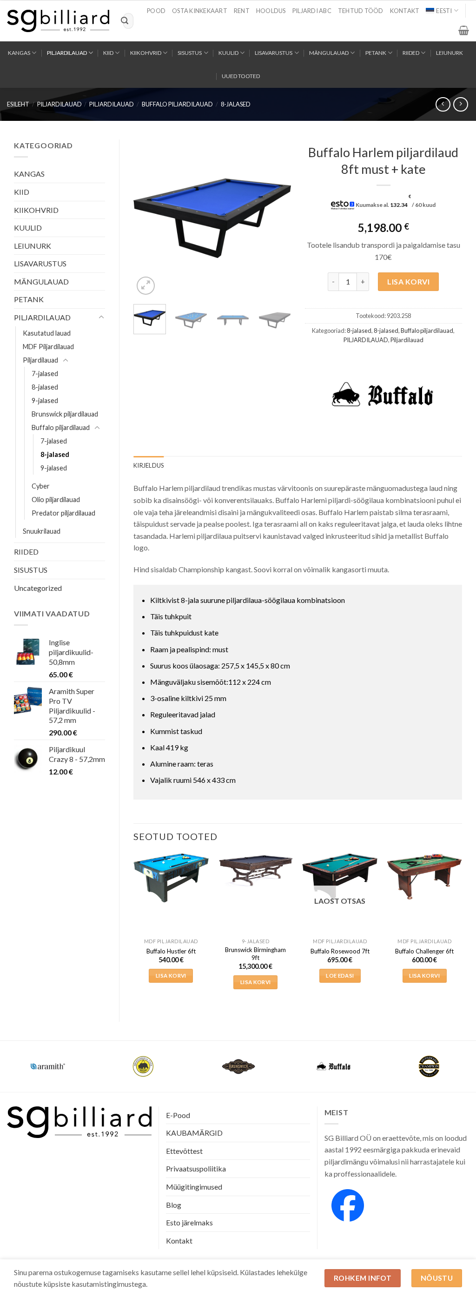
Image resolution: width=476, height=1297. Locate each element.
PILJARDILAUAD (67, 52)
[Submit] (124, 21)
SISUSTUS (190, 52)
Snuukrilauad (41, 531)
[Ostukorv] (463, 30)
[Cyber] (334, 1066)
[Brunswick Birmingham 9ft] (255, 870)
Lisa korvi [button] (171, 976)
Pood (156, 10)
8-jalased (236, 104)
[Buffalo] (383, 395)
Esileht (18, 104)
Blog (173, 1204)
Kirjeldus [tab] (148, 465)
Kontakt (405, 10)
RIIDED (411, 52)
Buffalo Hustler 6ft (171, 951)
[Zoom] (146, 286)
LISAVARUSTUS (273, 52)
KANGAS (19, 52)
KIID (108, 52)
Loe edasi (340, 976)
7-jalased (45, 373)
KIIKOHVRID (145, 52)
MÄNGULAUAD (329, 52)
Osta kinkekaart (199, 10)
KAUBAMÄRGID (194, 1132)
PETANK (375, 52)
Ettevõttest (184, 1150)
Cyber (41, 486)
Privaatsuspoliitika (196, 1168)
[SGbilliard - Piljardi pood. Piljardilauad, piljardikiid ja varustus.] (58, 21)
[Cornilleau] (143, 1066)
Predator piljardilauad (63, 513)
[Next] (276, 218)
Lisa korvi (408, 281)
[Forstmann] (429, 1066)
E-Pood (178, 1115)
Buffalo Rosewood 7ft (340, 951)
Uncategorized (38, 587)
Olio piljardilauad (56, 499)
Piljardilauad (111, 104)
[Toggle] (101, 317)
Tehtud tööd (360, 10)
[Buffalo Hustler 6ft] (171, 878)
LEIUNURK (449, 52)
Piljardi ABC (311, 10)
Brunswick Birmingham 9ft (255, 953)
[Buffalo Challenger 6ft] (424, 876)
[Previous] (148, 218)
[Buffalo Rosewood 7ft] (339, 877)
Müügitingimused (194, 1186)
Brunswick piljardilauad (65, 414)
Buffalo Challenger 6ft (424, 951)
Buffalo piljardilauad (177, 104)
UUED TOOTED (241, 76)
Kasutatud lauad (47, 333)
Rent (242, 10)
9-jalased (45, 400)
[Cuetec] (238, 1066)
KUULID (228, 52)
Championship (48, 1060)
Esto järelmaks (189, 1222)
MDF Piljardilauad (48, 347)
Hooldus (271, 10)
